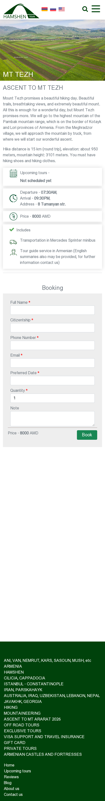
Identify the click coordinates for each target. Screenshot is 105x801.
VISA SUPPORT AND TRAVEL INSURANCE (44, 737)
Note (14, 408)
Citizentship (20, 320)
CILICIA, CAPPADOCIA (24, 678)
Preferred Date (23, 373)
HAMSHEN (14, 672)
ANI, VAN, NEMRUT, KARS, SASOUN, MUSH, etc (47, 660)
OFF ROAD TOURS (21, 725)
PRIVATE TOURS (20, 748)
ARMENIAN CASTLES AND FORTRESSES (43, 754)
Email (15, 355)
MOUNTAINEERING (22, 713)
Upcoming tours (17, 771)
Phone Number (23, 337)
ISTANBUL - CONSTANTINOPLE (33, 684)
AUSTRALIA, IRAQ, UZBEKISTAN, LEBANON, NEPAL (52, 696)
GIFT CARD (14, 743)
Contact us (13, 794)
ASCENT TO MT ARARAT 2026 (32, 719)
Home (9, 765)
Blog (7, 783)
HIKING (11, 707)
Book (87, 435)
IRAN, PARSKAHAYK (23, 690)
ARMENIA (13, 666)
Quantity (17, 390)
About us (11, 788)
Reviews (11, 777)
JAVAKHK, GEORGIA (23, 701)
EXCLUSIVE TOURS (22, 731)
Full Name (19, 302)
